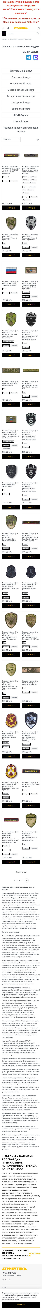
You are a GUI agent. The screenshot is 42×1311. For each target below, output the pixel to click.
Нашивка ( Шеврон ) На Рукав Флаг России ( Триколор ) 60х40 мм (10, 283)
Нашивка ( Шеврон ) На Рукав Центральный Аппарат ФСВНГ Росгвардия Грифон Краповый (10, 735)
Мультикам (30, 190)
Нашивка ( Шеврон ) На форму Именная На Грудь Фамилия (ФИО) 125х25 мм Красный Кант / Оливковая (11, 170)
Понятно (21, 1305)
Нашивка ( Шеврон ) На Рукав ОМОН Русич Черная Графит (10, 484)
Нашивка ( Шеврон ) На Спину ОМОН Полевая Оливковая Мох (10, 383)
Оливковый (6, 177)
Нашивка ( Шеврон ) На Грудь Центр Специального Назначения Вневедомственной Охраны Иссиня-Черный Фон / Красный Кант (10, 837)
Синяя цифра (26, 744)
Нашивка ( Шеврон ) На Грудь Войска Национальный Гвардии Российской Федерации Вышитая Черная (30, 537)
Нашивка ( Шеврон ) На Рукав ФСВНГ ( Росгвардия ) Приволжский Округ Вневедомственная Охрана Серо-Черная (30, 487)
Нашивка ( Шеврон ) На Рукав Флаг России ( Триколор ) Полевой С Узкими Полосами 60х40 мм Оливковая (10, 434)
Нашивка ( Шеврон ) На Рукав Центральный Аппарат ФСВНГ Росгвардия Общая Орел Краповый (10, 786)
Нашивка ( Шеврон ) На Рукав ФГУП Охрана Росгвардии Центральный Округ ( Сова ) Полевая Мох (10, 635)
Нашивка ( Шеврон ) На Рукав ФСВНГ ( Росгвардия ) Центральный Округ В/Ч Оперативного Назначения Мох (30, 836)
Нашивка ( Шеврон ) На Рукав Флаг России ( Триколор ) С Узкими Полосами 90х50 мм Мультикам (30, 285)
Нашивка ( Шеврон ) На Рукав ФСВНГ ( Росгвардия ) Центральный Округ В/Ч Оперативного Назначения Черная (30, 335)
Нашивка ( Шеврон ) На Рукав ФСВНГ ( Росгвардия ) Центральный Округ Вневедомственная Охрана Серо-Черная (30, 435)
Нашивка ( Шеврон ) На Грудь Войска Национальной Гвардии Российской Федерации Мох (30, 385)
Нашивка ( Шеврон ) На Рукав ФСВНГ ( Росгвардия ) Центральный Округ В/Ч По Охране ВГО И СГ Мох (30, 635)
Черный (25, 187)
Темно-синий (6, 850)
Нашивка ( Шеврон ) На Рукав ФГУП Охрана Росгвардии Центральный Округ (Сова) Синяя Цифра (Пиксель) (30, 736)
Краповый (5, 742)
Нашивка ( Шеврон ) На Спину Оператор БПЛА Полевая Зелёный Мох (30, 682)
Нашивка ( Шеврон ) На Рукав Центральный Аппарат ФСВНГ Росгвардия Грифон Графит (30, 586)
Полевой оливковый (8, 341)
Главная (4, 39)
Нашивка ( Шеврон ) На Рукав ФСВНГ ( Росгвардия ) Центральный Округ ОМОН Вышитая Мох (10, 537)
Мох (24, 190)
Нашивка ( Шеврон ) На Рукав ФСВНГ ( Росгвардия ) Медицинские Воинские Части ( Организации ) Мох (10, 685)
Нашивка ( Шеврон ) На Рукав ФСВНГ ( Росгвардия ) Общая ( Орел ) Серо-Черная (30, 237)
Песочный (25, 192)
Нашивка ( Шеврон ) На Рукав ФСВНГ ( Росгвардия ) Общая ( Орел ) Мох (10, 237)
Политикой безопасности (10, 1299)
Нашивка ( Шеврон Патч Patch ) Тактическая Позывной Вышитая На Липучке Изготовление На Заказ (30, 170)
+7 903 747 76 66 (9, 1273)
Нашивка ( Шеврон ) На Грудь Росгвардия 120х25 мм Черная (31, 784)
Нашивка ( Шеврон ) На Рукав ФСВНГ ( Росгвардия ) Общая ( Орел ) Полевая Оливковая (10, 334)
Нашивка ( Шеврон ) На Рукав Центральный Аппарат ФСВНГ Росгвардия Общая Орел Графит (10, 586)
